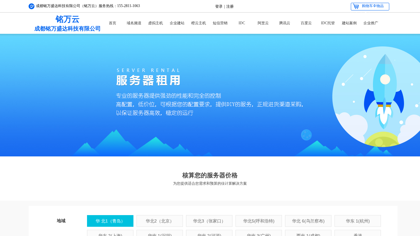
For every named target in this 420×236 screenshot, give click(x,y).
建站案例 (349, 23)
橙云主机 (198, 23)
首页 (112, 23)
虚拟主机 (155, 23)
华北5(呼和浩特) (259, 220)
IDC (242, 23)
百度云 (306, 23)
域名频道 (134, 23)
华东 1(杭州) (358, 220)
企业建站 (177, 23)
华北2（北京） (160, 220)
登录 (219, 6)
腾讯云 (284, 23)
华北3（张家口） (209, 220)
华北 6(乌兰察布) (308, 220)
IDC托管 (328, 23)
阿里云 (263, 23)
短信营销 (220, 23)
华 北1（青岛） (110, 220)
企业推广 (370, 23)
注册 (230, 6)
